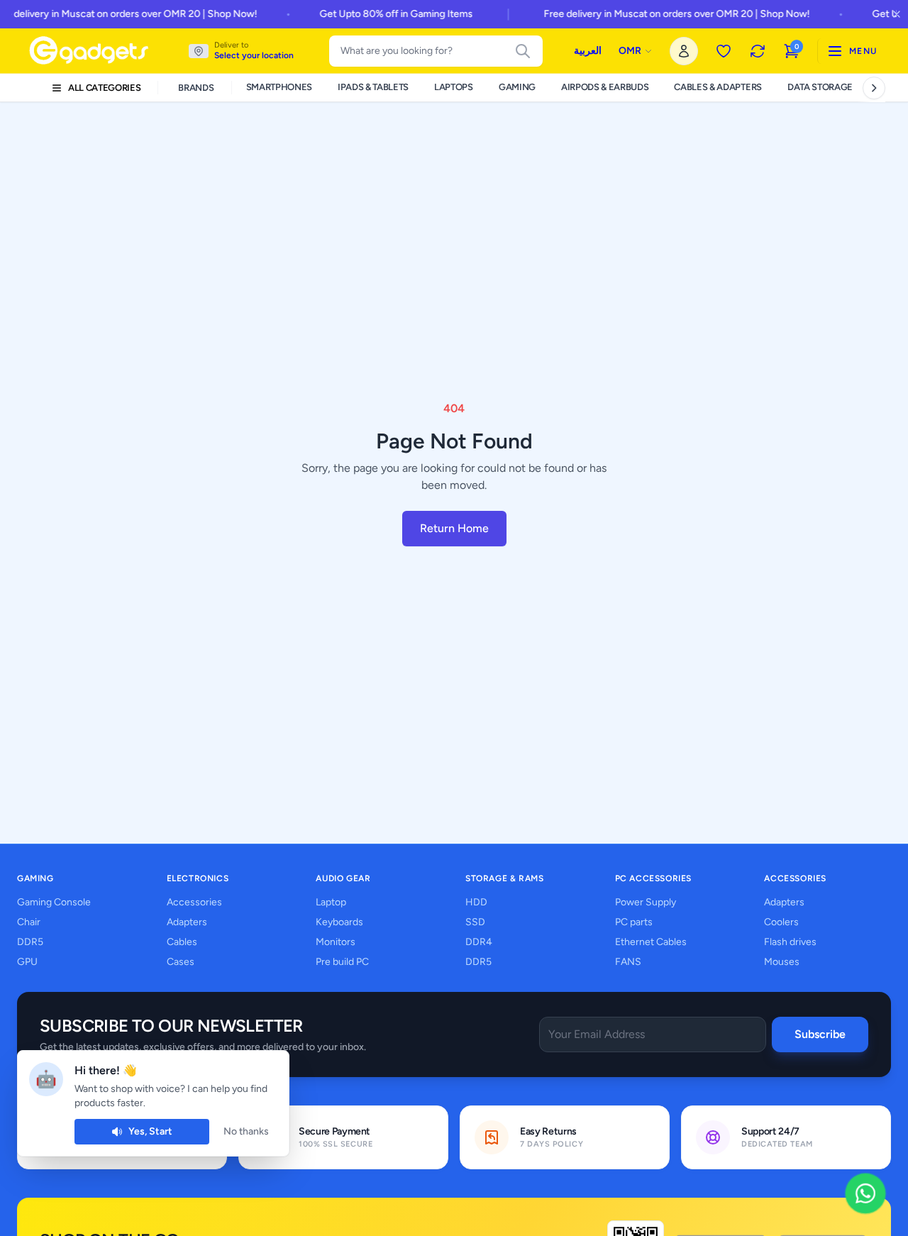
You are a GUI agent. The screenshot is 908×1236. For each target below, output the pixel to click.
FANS (628, 962)
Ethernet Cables (651, 942)
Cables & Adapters (717, 87)
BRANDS (196, 87)
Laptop (331, 902)
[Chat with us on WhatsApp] (865, 1193)
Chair (28, 922)
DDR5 (30, 942)
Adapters (187, 922)
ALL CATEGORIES (104, 87)
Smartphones (279, 87)
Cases (180, 962)
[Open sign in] (684, 51)
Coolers (781, 922)
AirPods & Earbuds (604, 87)
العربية (588, 51)
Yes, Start (150, 1131)
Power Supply (645, 902)
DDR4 (478, 942)
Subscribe (820, 1034)
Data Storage (820, 87)
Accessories (194, 902)
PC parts (634, 922)
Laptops (453, 87)
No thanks (246, 1131)
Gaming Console (54, 902)
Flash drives (790, 942)
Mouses (781, 962)
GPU (27, 962)
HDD (476, 902)
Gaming (517, 87)
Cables (182, 942)
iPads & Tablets (373, 87)
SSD (475, 922)
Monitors (335, 942)
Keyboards (339, 922)
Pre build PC (342, 962)
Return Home (454, 528)
